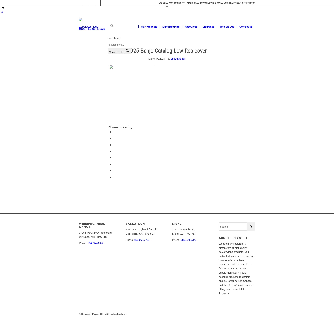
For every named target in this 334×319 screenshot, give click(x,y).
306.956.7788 (141, 240)
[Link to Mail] (103, 3)
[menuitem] (149, 26)
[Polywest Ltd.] (88, 26)
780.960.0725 (188, 240)
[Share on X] (114, 138)
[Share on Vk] (114, 164)
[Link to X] (86, 3)
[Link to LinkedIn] (97, 3)
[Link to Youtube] (92, 3)
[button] (123, 26)
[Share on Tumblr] (114, 158)
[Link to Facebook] (80, 3)
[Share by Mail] (114, 177)
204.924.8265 (95, 243)
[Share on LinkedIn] (114, 151)
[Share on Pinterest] (114, 145)
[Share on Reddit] (114, 170)
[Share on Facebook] (114, 132)
